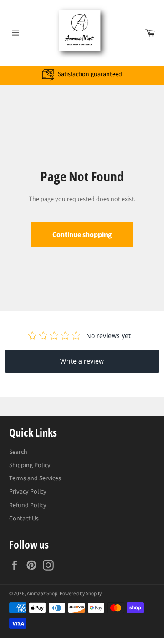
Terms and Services (35, 478)
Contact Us (24, 518)
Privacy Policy (27, 491)
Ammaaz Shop (42, 593)
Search (18, 452)
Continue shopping (82, 235)
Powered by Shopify (81, 593)
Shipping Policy (30, 465)
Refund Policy (27, 505)
